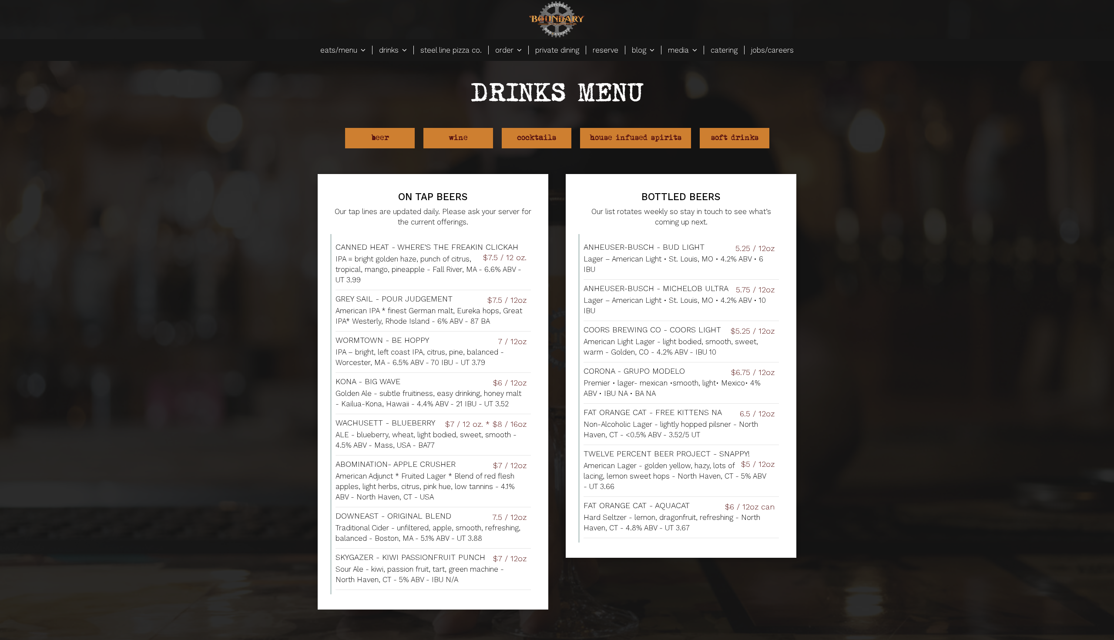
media (679, 50)
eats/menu (339, 50)
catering (724, 50)
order (505, 50)
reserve (605, 50)
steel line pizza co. (451, 50)
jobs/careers (772, 50)
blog (640, 50)
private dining (557, 50)
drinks (390, 50)
